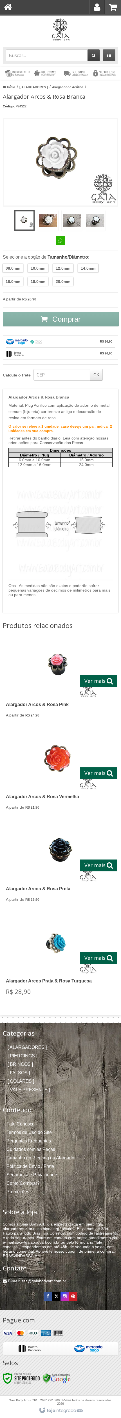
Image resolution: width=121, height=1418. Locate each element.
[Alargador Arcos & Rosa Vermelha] (59, 773)
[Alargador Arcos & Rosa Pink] (59, 681)
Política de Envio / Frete (30, 1166)
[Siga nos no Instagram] (64, 1296)
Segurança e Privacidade (31, 1174)
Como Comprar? (23, 1183)
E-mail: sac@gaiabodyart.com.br (36, 1281)
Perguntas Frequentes (28, 1140)
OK (96, 374)
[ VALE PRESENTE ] (29, 1089)
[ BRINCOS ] (20, 1064)
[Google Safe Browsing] (56, 1378)
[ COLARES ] (21, 1081)
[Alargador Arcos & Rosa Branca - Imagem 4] (95, 220)
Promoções (17, 1191)
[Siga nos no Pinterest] (73, 1296)
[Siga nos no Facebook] (48, 1296)
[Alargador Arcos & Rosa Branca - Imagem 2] (48, 220)
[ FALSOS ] (19, 1072)
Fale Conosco (20, 1124)
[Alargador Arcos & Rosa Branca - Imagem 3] (72, 220)
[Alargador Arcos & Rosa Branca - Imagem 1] (24, 220)
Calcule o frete (17, 375)
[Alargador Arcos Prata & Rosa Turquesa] (59, 958)
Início (11, 87)
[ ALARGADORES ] (33, 87)
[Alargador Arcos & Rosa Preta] (59, 865)
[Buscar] (94, 55)
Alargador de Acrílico (67, 87)
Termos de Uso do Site (29, 1132)
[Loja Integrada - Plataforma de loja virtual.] (61, 1410)
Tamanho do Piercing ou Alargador (41, 1157)
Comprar (65, 319)
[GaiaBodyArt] (60, 29)
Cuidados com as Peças (30, 1149)
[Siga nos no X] (56, 1296)
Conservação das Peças (61, 442)
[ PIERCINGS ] (22, 1055)
